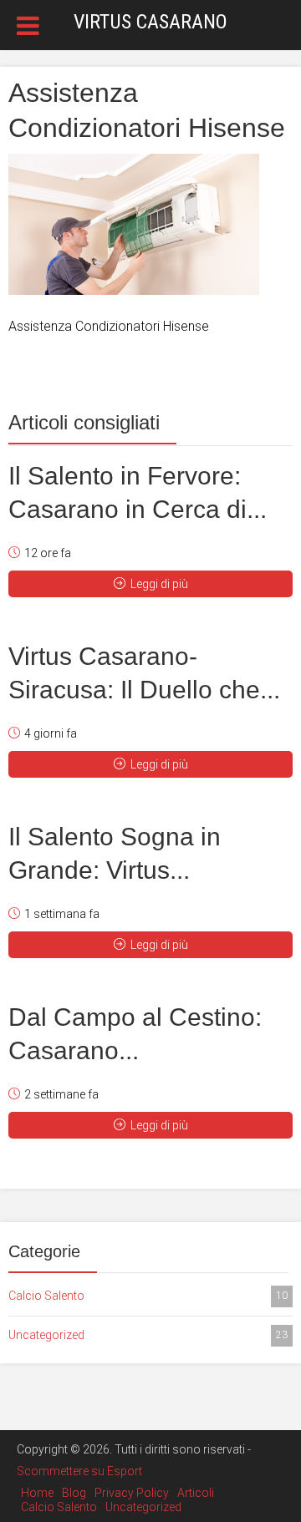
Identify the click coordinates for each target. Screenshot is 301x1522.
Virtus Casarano (150, 21)
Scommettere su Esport (79, 1471)
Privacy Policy (131, 1492)
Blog (74, 1492)
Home (37, 1492)
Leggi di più (159, 584)
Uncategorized (148, 1335)
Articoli (195, 1492)
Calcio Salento (148, 1295)
